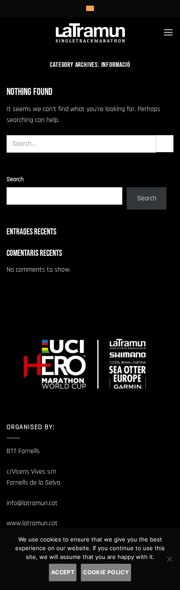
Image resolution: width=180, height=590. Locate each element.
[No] (169, 562)
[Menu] (168, 32)
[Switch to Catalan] (90, 8)
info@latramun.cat (32, 503)
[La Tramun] (90, 32)
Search (15, 179)
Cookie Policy (106, 572)
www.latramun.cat (32, 523)
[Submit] (164, 143)
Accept (62, 572)
